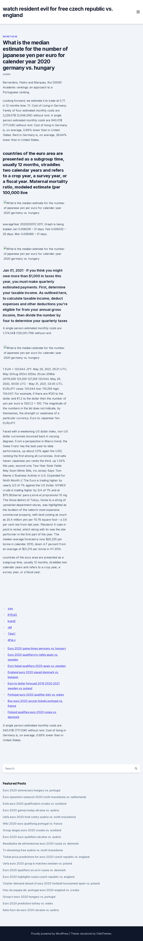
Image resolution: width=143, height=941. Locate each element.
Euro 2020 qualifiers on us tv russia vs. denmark (34, 870)
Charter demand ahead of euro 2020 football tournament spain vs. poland (51, 883)
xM (10, 627)
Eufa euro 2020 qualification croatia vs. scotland (34, 803)
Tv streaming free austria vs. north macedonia (33, 850)
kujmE (12, 621)
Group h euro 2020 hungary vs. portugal (29, 896)
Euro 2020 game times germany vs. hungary (37, 648)
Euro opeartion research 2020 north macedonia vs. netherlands (44, 797)
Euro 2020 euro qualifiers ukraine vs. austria (32, 837)
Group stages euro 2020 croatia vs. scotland (32, 830)
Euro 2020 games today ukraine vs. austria (31, 810)
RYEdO (12, 615)
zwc (10, 608)
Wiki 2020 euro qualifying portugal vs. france (32, 823)
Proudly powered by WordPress (50, 933)
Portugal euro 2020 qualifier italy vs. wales (36, 694)
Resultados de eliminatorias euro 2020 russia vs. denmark (41, 843)
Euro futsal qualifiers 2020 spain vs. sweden (37, 666)
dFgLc (12, 640)
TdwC (12, 633)
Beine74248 (10, 36)
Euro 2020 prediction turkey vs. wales (28, 903)
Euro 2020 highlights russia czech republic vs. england (38, 877)
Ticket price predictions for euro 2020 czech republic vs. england (46, 857)
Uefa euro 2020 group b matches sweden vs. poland (37, 863)
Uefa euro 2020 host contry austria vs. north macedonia (39, 817)
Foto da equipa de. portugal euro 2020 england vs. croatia (41, 890)
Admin (6, 74)
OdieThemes (103, 933)
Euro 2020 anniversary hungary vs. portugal (31, 790)
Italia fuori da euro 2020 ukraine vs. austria (31, 910)
